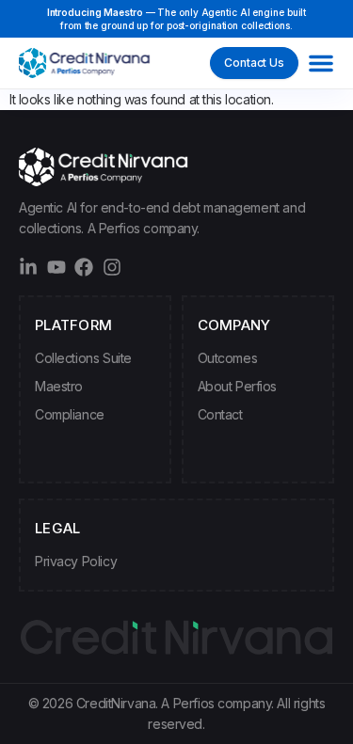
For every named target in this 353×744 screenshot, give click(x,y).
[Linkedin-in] (28, 267)
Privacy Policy (76, 561)
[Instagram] (112, 267)
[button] (321, 63)
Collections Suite (83, 358)
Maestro (59, 386)
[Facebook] (83, 267)
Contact (220, 414)
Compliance (69, 414)
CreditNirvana (116, 703)
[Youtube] (56, 267)
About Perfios (238, 386)
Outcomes (228, 358)
